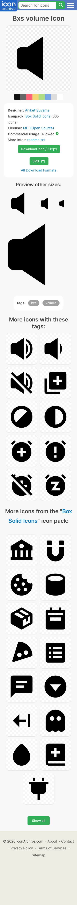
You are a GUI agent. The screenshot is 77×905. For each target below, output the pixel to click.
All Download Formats (38, 170)
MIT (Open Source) (38, 128)
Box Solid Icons (37, 116)
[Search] (60, 5)
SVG (35, 161)
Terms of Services (52, 848)
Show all (38, 821)
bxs (33, 303)
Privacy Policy (21, 848)
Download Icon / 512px (39, 149)
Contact (67, 841)
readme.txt (36, 140)
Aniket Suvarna (37, 110)
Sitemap (38, 855)
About (52, 841)
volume (51, 303)
